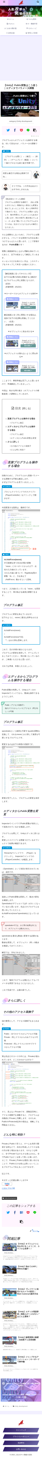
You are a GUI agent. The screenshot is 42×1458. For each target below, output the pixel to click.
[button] (37, 691)
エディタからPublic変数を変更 (23, 438)
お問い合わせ (21, 1449)
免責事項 (21, 1443)
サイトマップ (21, 1430)
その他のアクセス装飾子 (21, 446)
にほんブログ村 (8, 1188)
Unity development (10, 1198)
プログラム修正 (17, 423)
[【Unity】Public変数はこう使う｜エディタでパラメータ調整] (21, 1212)
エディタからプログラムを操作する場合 (21, 428)
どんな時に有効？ (18, 450)
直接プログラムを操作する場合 (21, 419)
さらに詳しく (13, 442)
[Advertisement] (21, 58)
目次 (18, 408)
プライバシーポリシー (21, 1436)
